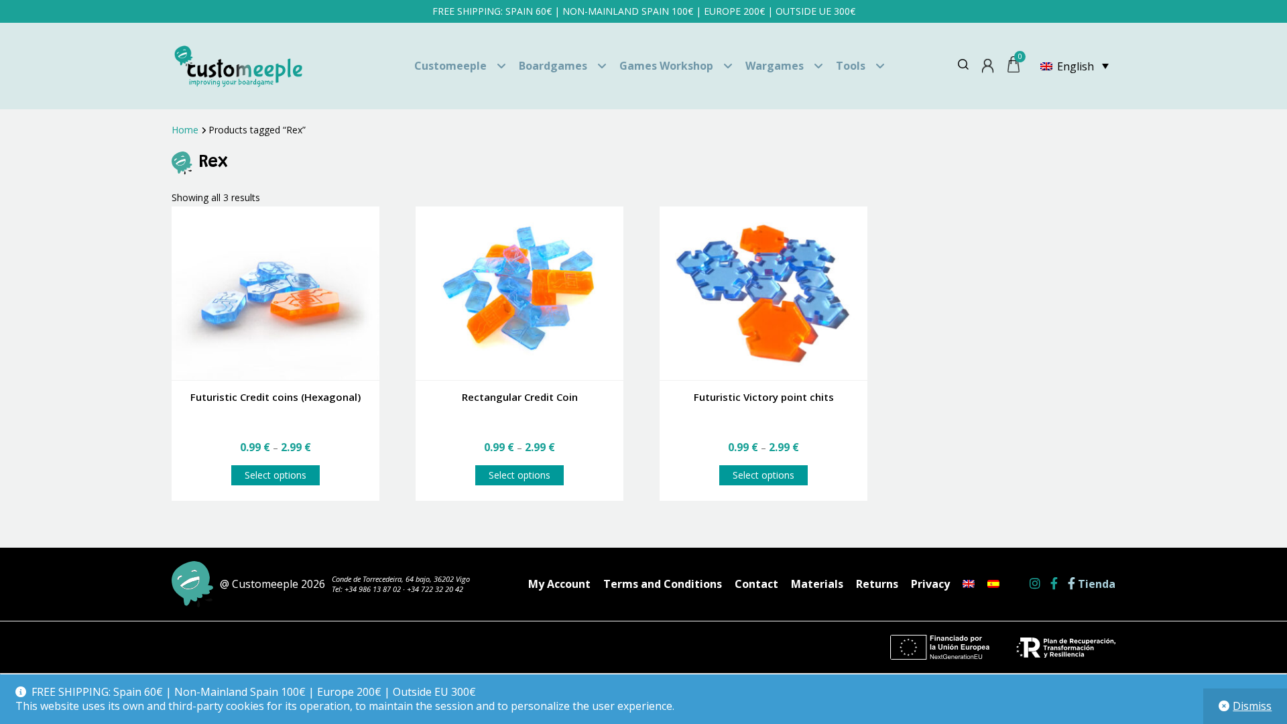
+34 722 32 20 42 (435, 589)
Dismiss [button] (1252, 706)
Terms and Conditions (662, 584)
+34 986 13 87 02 (373, 589)
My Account (559, 584)
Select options (275, 475)
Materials (817, 584)
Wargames (774, 65)
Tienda (1095, 584)
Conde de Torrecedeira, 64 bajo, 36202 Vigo (401, 579)
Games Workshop (666, 65)
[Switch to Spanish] (993, 584)
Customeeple (450, 65)
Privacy (930, 584)
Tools (850, 65)
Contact (756, 584)
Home (185, 129)
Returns (877, 584)
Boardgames (553, 65)
